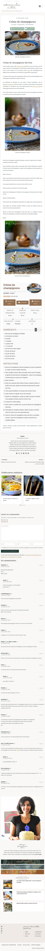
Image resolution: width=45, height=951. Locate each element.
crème (28, 70)
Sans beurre (38, 936)
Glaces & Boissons (22, 867)
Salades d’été (23, 861)
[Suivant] (42, 489)
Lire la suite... (38, 854)
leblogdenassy (5, 732)
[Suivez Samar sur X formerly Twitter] (19, 453)
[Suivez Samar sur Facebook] (17, 453)
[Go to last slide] (3, 489)
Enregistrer (30, 29)
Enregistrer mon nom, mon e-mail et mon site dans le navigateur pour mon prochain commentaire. (22, 547)
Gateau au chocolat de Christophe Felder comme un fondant (34, 462)
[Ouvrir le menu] (42, 6)
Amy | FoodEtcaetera (7, 743)
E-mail (18, 544)
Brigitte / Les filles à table (8, 641)
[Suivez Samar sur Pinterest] (28, 453)
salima (3, 630)
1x (35, 329)
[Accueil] (16, 18)
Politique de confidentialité (9, 945)
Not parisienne (5, 768)
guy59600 (4, 699)
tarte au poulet (36, 86)
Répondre (41, 565)
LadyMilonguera (5, 593)
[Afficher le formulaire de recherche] (40, 6)
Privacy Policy (26, 945)
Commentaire (4, 526)
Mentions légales (35, 945)
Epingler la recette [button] (36, 302)
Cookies (19, 945)
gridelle (3, 782)
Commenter (23, 302)
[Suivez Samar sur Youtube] (24, 453)
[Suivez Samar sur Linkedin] (26, 453)
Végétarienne (38, 931)
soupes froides (22, 872)
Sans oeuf (27, 933)
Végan (26, 931)
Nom (3, 544)
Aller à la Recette (17, 29)
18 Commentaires (29, 24)
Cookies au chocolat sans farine (8, 461)
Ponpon (3, 714)
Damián (3, 688)
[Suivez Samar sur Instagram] (21, 453)
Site (32, 544)
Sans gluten (38, 933)
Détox (26, 936)
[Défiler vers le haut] (3, 943)
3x (40, 329)
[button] (4, 296)
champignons (20, 66)
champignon (10, 84)
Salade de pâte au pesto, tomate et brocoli (27, 903)
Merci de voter (4, 520)
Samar (14, 24)
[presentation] (11, 486)
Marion (3, 618)
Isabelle (3, 605)
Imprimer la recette (10, 302)
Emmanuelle (4, 653)
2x (38, 329)
